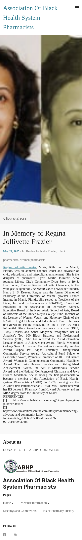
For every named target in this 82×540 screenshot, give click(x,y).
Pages (7, 494)
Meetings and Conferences (19, 510)
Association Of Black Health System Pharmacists (30, 17)
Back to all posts (16, 218)
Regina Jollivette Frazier (19, 267)
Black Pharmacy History (58, 510)
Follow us (9, 525)
